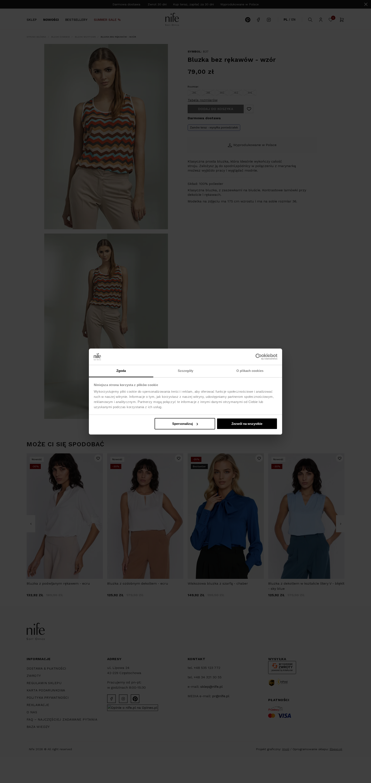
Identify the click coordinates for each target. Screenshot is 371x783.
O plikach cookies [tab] (249, 371)
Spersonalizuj (182, 423)
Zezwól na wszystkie (246, 423)
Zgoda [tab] (121, 371)
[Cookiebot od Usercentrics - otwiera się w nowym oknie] (258, 356)
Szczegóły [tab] (185, 371)
